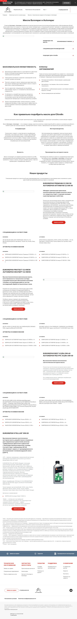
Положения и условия (11, 598)
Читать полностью (48, 3)
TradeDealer (13, 615)
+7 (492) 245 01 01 (63, 9)
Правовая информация (11, 609)
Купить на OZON (58, 222)
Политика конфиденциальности (27, 598)
